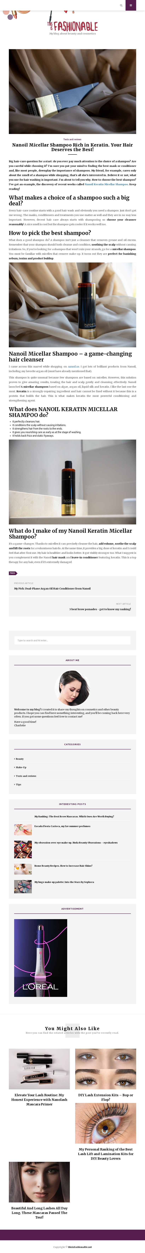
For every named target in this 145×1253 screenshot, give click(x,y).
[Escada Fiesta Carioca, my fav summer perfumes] (23, 829)
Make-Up (21, 767)
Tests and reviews (72, 139)
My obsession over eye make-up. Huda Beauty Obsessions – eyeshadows (76, 842)
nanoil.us (73, 366)
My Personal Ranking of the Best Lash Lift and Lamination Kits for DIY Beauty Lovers (106, 1154)
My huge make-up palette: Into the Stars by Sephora (64, 882)
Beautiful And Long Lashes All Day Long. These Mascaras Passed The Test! (39, 1212)
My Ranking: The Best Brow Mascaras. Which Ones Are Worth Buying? (74, 816)
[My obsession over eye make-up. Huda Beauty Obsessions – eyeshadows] (23, 849)
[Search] (121, 5)
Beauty (20, 759)
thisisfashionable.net (80, 1247)
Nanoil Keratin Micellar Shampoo (106, 184)
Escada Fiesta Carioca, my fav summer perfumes (62, 826)
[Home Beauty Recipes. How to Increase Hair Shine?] (23, 869)
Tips (18, 784)
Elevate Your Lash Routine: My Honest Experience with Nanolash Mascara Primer (39, 1099)
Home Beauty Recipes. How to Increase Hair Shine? (63, 865)
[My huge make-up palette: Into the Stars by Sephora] (23, 886)
